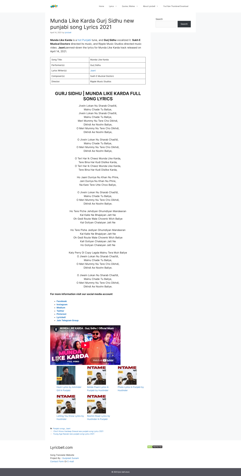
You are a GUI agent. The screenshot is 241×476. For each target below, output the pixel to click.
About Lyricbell (149, 6)
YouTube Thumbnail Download (175, 6)
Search (159, 19)
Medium (61, 307)
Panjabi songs (59, 428)
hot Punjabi (85, 40)
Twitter (60, 311)
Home (101, 6)
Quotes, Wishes (128, 6)
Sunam (75, 458)
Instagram (62, 304)
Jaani (93, 70)
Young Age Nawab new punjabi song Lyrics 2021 (73, 434)
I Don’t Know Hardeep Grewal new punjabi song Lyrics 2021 (78, 431)
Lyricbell (61, 317)
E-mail (70, 461)
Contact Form (57, 461)
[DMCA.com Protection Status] (154, 447)
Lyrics (111, 6)
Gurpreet (66, 458)
